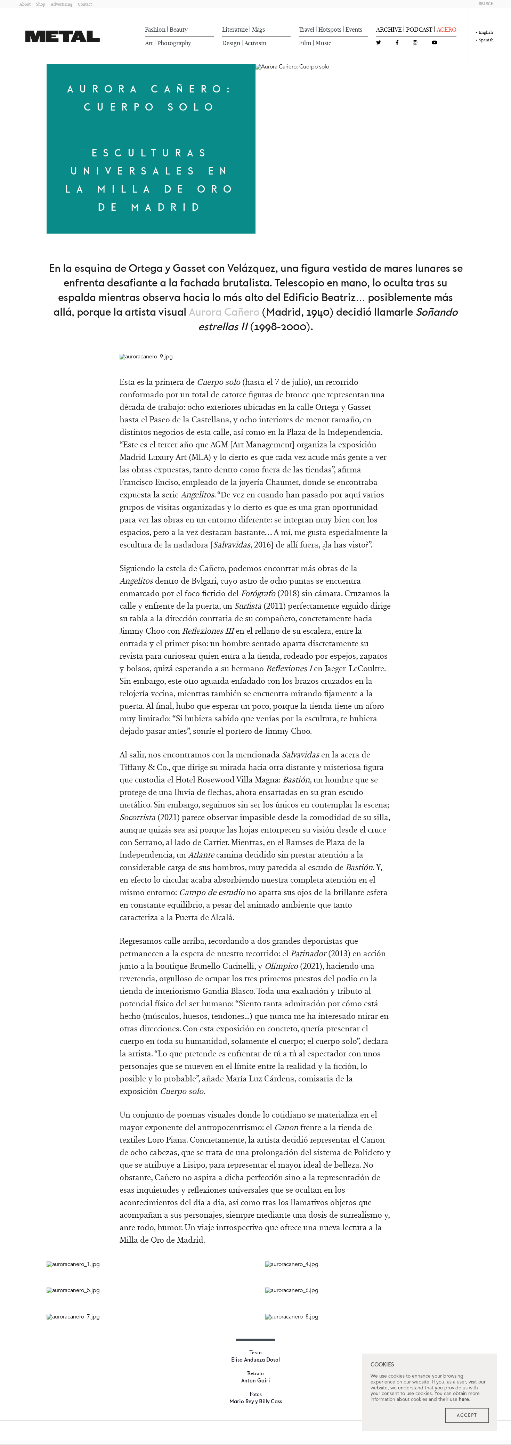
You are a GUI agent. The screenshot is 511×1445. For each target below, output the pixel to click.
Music (323, 43)
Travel (306, 29)
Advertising (61, 4)
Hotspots (329, 29)
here (464, 1399)
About (25, 4)
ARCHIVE (389, 29)
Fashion (155, 29)
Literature (235, 29)
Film (305, 43)
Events (354, 29)
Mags (258, 29)
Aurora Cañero (224, 312)
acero (446, 29)
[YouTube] (434, 43)
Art (149, 43)
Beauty (179, 29)
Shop (40, 4)
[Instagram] (415, 43)
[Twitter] (378, 43)
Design (231, 43)
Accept (467, 1415)
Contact (85, 4)
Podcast (419, 29)
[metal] (62, 36)
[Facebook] (397, 43)
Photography (174, 43)
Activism (255, 43)
